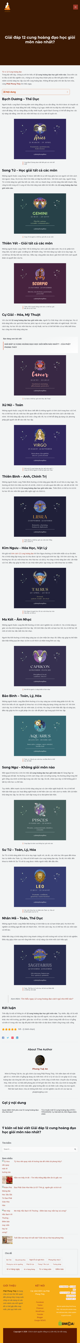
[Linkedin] (17, 1038)
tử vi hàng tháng (29, 1269)
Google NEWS (40, 1320)
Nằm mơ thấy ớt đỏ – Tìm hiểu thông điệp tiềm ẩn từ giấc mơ (38, 1178)
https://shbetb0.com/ (38, 1335)
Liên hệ (53, 1332)
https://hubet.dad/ (10, 1335)
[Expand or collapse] (67, 92)
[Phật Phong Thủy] (7, 7)
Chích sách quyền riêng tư (38, 1332)
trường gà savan (54, 1335)
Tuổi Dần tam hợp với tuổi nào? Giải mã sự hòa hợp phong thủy (39, 1238)
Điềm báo (60, 1269)
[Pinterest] (12, 1038)
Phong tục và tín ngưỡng (14, 1264)
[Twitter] (8, 1038)
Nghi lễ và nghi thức (36, 1260)
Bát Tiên (8, 1260)
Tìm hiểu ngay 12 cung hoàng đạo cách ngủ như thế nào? (47, 999)
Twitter (40, 1305)
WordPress (40, 1311)
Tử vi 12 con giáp (65, 1292)
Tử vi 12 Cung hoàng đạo (12, 72)
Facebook (40, 1302)
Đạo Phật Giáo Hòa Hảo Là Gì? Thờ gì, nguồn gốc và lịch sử (37, 1187)
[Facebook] (3, 1038)
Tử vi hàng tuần (45, 1269)
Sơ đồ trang (62, 1332)
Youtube (40, 1314)
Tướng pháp (57, 1264)
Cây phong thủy (20, 1260)
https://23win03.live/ (11, 1338)
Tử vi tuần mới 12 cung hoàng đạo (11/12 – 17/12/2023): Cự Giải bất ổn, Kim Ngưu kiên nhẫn (59, 1112)
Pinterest (39, 1308)
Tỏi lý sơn (24, 1338)
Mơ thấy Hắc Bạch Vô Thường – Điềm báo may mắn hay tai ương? (40, 1211)
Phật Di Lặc (30, 1264)
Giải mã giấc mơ (71, 1299)
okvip (27, 1335)
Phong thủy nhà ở (54, 1260)
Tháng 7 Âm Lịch (43, 1264)
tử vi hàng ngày (13, 1269)
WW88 (20, 1335)
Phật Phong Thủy (9, 1291)
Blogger (40, 1317)
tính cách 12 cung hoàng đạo (22, 554)
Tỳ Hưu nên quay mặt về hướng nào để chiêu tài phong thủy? (38, 1161)
